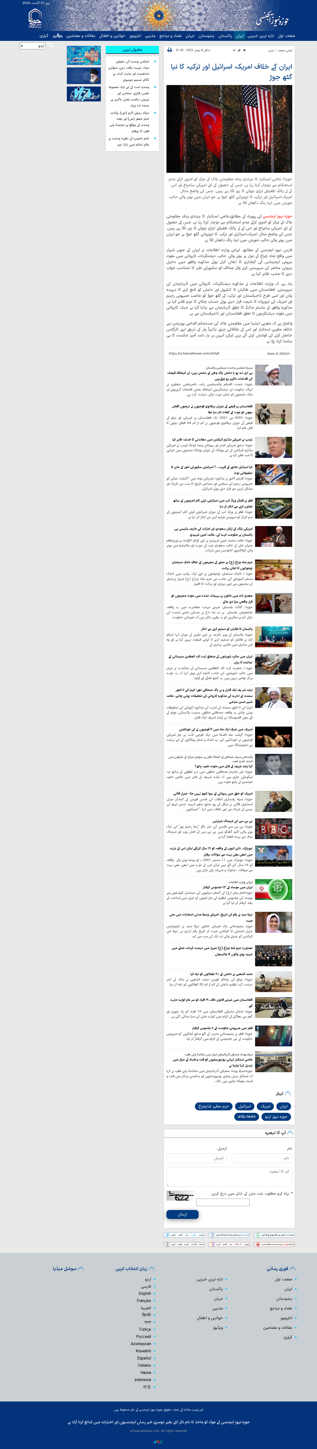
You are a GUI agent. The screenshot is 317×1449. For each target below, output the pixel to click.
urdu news (247, 1117)
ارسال (182, 1214)
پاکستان (225, 36)
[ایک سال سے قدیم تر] (273, 375)
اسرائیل (244, 1106)
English (145, 1294)
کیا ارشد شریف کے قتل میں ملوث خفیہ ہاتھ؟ (224, 766)
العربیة (146, 1308)
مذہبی (150, 36)
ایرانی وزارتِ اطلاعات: (240, 882)
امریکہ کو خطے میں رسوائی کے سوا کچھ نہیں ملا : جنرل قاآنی (213, 793)
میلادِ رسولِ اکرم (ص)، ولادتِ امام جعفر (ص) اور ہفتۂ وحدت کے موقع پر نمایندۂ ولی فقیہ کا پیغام (129, 122)
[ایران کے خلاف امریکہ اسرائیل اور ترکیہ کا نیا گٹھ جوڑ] (229, 129)
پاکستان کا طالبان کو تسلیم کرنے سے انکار (227, 629)
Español (144, 1358)
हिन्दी (146, 1315)
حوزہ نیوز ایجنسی (277, 216)
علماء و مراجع (170, 36)
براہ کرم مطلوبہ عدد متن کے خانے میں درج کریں (251, 1194)
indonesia (142, 1380)
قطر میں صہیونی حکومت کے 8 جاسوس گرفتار (222, 1028)
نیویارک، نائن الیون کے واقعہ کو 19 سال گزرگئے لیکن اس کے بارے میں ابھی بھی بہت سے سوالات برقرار (211, 851)
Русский (143, 1337)
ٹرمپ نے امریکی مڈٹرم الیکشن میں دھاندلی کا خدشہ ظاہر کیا (212, 439)
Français (144, 1301)
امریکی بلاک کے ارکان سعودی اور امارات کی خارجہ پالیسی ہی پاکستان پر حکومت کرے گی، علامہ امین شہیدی (213, 532)
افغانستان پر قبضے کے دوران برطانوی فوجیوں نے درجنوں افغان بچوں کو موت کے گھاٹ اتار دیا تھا (212, 409)
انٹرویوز (135, 36)
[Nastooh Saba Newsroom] (158, 1441)
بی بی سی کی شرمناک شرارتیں (232, 821)
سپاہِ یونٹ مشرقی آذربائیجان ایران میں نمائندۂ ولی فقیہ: (218, 1054)
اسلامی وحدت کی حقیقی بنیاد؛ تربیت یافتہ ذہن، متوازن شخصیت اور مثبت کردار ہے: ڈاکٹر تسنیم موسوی (128, 70)
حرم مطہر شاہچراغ (213, 1106)
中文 (147, 1387)
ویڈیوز (218, 1328)
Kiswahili (143, 1351)
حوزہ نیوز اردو (276, 1117)
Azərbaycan (141, 1344)
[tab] (132, 50)
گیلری (44, 36)
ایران (240, 36)
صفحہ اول (286, 36)
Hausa (145, 1373)
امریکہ (265, 1106)
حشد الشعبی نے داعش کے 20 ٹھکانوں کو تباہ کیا (221, 974)
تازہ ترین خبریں (261, 36)
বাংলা (147, 1323)
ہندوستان (206, 36)
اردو (148, 1279)
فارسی (146, 1287)
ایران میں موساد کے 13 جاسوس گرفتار (228, 887)
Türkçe (145, 1330)
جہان (190, 36)
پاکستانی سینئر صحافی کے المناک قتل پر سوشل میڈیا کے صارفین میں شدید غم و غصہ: (211, 759)
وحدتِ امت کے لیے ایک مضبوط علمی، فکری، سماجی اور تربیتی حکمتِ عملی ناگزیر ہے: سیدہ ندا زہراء (129, 96)
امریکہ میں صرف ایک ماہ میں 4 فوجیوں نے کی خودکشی (216, 729)
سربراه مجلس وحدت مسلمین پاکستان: (229, 368)
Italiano (144, 1366)
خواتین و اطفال (112, 36)
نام (289, 1149)
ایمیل (222, 1149)
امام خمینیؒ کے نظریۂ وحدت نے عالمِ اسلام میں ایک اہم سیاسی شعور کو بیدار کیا (128, 144)
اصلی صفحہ (284, 50)
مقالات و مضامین (80, 36)
